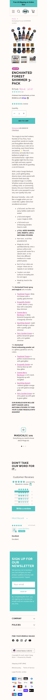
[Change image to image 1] (15, 59)
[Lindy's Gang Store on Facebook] (13, 641)
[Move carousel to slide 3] (25, 446)
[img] (17, 525)
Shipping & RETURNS (19, 663)
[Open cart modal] (33, 11)
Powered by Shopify (24, 657)
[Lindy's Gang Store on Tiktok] (25, 641)
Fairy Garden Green (24, 333)
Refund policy (16, 668)
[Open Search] (18, 11)
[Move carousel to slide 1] (21, 446)
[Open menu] (13, 11)
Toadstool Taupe (23, 294)
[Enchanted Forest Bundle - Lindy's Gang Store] (23, 40)
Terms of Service (28, 668)
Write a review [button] (23, 508)
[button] (17, 104)
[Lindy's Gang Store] (25, 11)
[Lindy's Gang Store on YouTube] (29, 641)
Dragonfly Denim (23, 302)
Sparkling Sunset (23, 323)
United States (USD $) (24, 651)
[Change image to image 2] (24, 59)
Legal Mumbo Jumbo (19, 672)
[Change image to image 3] (32, 59)
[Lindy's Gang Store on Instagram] (21, 641)
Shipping (15, 128)
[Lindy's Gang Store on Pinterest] (17, 641)
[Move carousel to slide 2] (23, 446)
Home (14, 19)
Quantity (15, 108)
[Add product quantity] (23, 113)
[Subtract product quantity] (14, 113)
